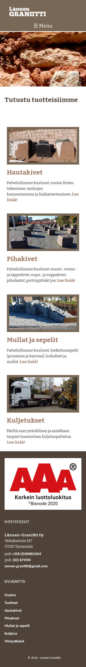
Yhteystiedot (14, 641)
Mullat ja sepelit (32, 340)
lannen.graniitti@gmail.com (26, 566)
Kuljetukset (25, 420)
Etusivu (10, 595)
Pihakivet (22, 259)
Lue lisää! (66, 280)
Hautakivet (25, 172)
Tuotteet (11, 603)
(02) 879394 (22, 560)
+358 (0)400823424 (26, 554)
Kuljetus (11, 634)
